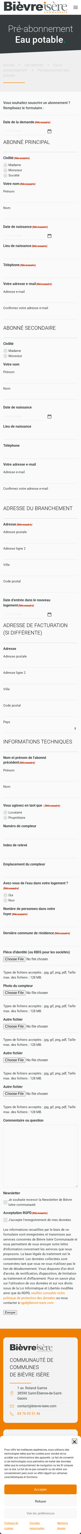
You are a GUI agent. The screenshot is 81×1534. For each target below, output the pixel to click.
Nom (6, 208)
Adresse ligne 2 (14, 548)
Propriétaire (16, 818)
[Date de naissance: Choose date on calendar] (49, 235)
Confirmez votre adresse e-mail (25, 308)
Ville (6, 565)
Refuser (40, 1501)
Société (13, 175)
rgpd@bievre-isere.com (37, 1303)
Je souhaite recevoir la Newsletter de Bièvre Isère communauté (40, 1202)
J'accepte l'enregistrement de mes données (39, 1220)
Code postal (12, 581)
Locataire (15, 812)
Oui (10, 895)
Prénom (8, 191)
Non (11, 900)
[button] (74, 1441)
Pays (6, 722)
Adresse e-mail (14, 292)
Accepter (40, 1489)
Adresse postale (15, 532)
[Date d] (49, 614)
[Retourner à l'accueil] (35, 7)
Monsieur (15, 170)
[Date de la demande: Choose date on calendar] (49, 131)
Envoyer (10, 1312)
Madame (14, 165)
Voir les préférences (41, 1513)
